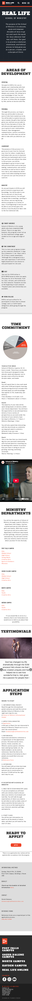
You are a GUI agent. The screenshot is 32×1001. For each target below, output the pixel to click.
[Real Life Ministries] (8, 3)
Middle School (6, 553)
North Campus (13, 961)
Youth (4, 593)
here (12, 887)
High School (6, 555)
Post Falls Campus (10, 949)
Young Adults (6, 557)
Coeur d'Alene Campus (13, 955)
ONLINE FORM (7, 919)
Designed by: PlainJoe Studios (11, 998)
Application (7, 723)
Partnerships (6, 992)
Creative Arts (6, 559)
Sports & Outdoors (8, 561)
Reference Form (8, 760)
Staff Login (5, 995)
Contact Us (5, 988)
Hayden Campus (14, 965)
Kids (3, 551)
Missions (5, 563)
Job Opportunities (7, 989)
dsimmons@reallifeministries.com (17, 731)
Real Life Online (15, 969)
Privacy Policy (6, 991)
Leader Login (6, 993)
